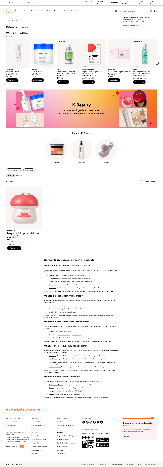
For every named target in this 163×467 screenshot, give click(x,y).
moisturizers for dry (64, 334)
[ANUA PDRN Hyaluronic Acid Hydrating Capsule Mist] (145, 59)
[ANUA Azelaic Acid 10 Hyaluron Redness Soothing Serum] (69, 59)
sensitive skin (76, 334)
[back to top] (156, 460)
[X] (148, 18)
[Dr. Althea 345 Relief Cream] (18, 58)
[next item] (157, 63)
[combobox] (151, 182)
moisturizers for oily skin (64, 331)
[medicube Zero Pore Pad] (43, 58)
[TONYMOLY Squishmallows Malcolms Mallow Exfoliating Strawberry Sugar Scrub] (24, 216)
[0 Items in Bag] (155, 11)
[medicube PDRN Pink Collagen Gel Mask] (119, 58)
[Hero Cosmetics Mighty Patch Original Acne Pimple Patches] (94, 59)
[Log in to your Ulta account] (150, 10)
